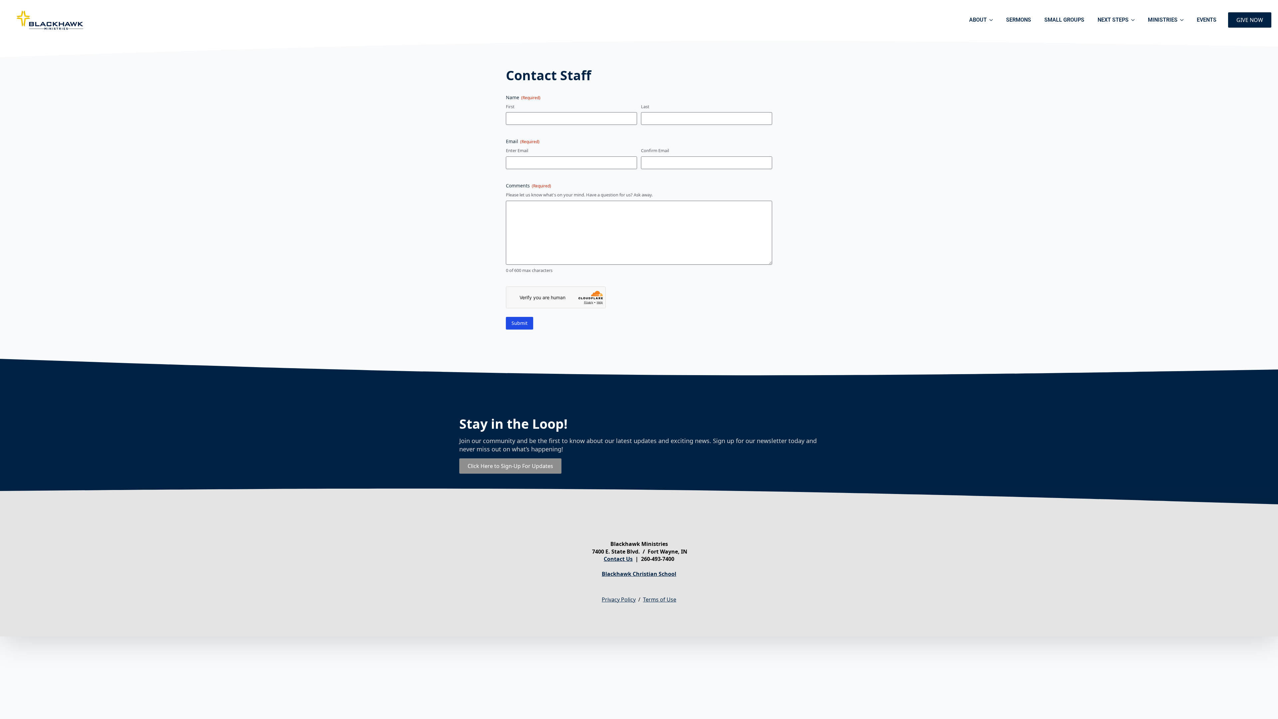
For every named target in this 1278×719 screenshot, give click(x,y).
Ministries (1162, 20)
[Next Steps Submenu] (1135, 20)
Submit (520, 323)
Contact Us (618, 559)
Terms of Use (659, 599)
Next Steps (1113, 20)
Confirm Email (655, 150)
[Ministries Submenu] (1183, 20)
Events (1206, 20)
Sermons (1018, 20)
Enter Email (517, 150)
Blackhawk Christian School (639, 574)
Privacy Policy (619, 599)
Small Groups (1064, 20)
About (978, 20)
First (510, 107)
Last (645, 107)
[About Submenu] (993, 20)
